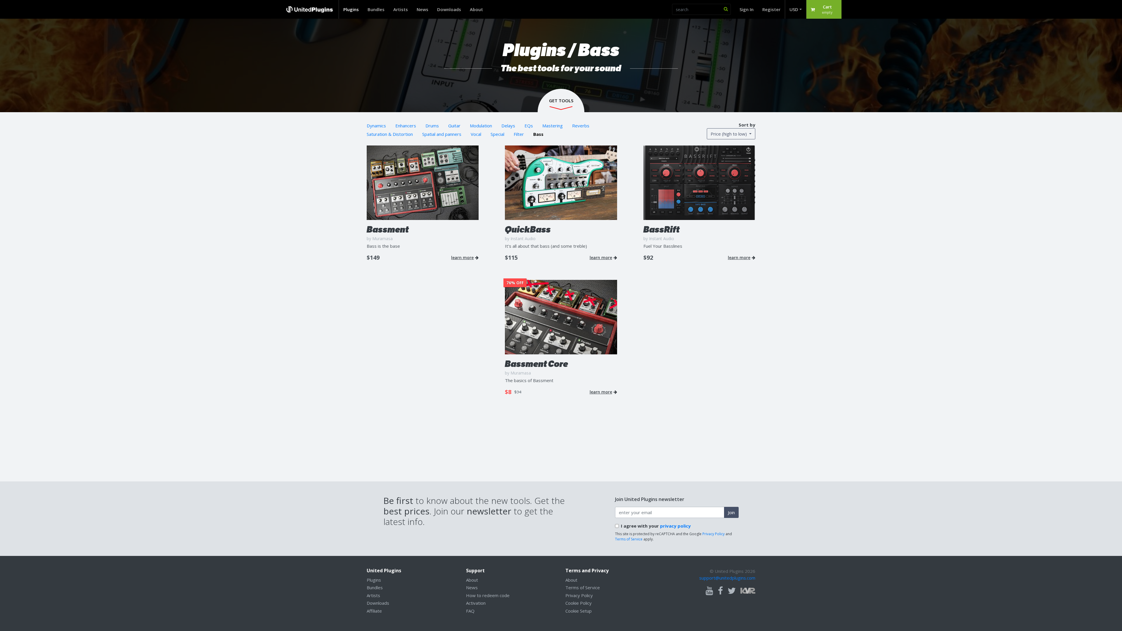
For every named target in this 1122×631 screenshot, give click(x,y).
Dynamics (376, 126)
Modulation (481, 126)
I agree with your (656, 526)
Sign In (747, 9)
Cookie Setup (578, 611)
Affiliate (374, 611)
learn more (462, 257)
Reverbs (580, 126)
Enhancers (405, 126)
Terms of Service (629, 539)
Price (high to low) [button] (729, 134)
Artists (400, 9)
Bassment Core (536, 364)
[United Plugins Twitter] (732, 591)
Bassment (388, 229)
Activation (476, 603)
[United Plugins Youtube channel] (709, 591)
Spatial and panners (441, 134)
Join (731, 512)
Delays (508, 126)
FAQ (470, 611)
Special (497, 134)
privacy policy (675, 526)
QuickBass (528, 229)
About (476, 9)
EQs (528, 126)
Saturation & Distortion (390, 134)
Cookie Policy (578, 603)
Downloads (449, 9)
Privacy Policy (713, 533)
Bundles (376, 9)
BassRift (661, 229)
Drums (432, 126)
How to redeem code (488, 595)
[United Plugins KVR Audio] (747, 590)
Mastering (552, 126)
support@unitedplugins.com (727, 578)
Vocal (476, 134)
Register (771, 9)
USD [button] (793, 9)
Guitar (454, 126)
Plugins (351, 9)
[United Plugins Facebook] (720, 591)
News (422, 9)
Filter (519, 134)
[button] (824, 9)
